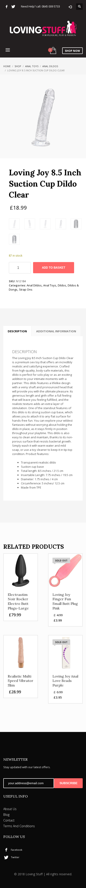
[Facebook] (6, 6)
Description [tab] (17, 331)
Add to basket (53, 267)
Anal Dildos (50, 66)
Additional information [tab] (56, 331)
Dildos (62, 285)
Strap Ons (25, 289)
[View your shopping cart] (53, 51)
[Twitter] (13, 6)
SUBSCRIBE (68, 783)
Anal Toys (31, 66)
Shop (18, 66)
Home (7, 66)
